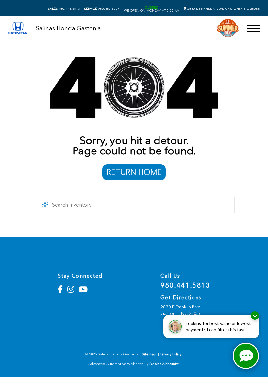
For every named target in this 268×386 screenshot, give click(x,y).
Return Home (134, 172)
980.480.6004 (102, 8)
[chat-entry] (246, 356)
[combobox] (134, 205)
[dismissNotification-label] (255, 315)
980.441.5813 (64, 8)
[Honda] (18, 28)
